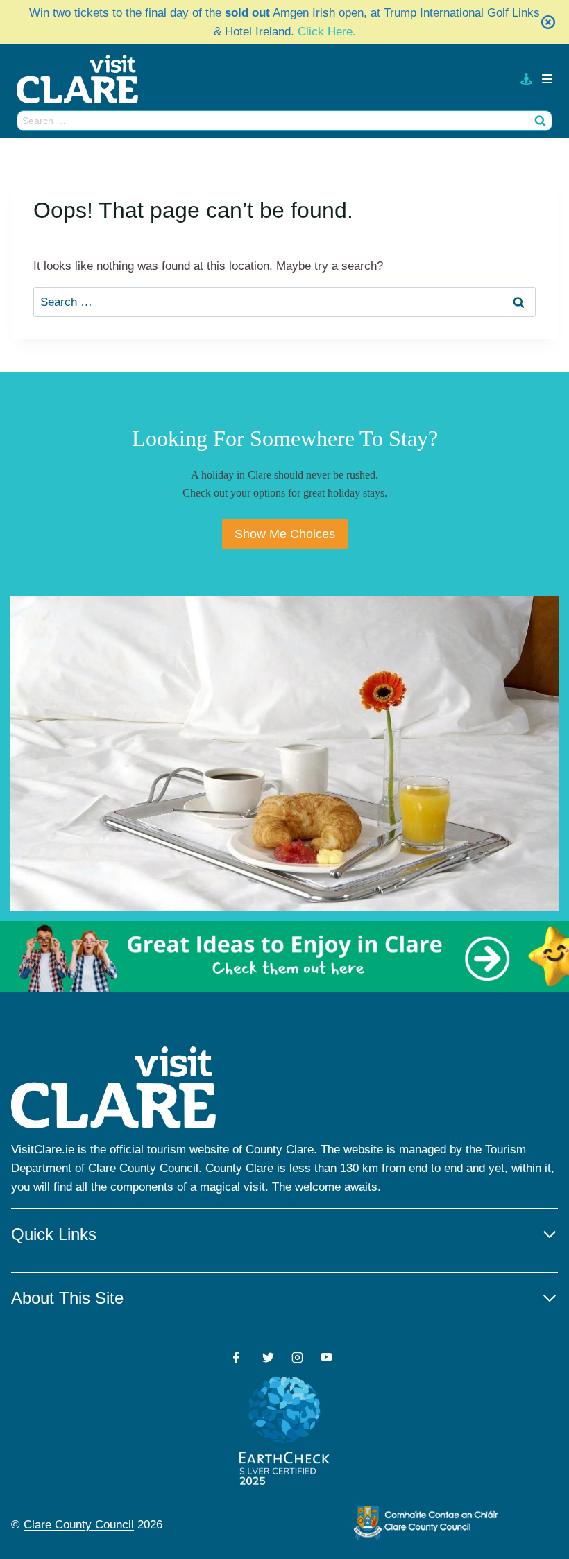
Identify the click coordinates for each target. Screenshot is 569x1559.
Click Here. (327, 31)
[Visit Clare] (83, 79)
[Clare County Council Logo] (427, 1522)
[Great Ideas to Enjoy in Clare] (284, 956)
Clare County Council (79, 1524)
